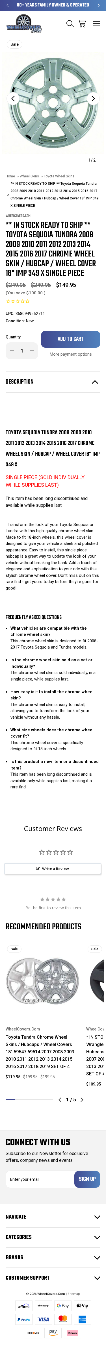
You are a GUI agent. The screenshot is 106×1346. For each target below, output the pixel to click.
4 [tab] (39, 1099)
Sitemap (74, 1294)
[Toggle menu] (97, 23)
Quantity (13, 337)
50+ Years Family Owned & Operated (53, 5)
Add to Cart (42, 1010)
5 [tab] (48, 1099)
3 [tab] (29, 1099)
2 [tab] (20, 1099)
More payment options (71, 354)
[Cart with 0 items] (82, 23)
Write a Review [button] (55, 868)
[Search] (70, 23)
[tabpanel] (42, 1014)
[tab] (20, 1099)
